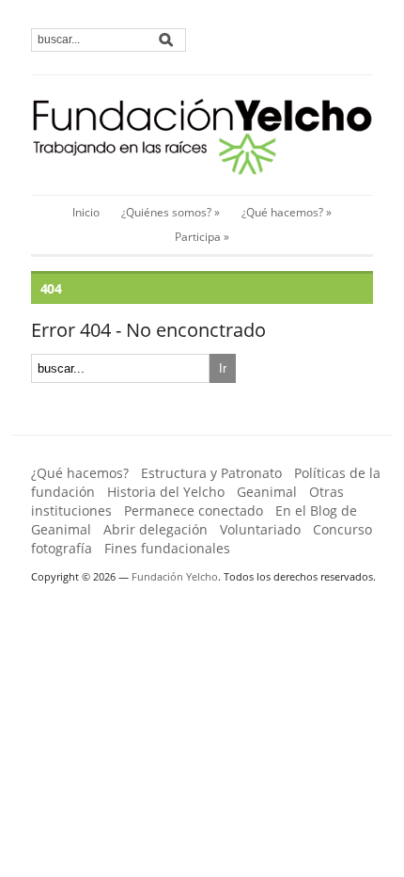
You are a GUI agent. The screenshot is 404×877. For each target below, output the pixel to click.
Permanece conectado (193, 510)
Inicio (86, 212)
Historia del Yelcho (166, 492)
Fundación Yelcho (175, 576)
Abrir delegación (155, 529)
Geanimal (267, 492)
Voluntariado (260, 529)
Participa (202, 237)
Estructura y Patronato (211, 473)
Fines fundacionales (167, 548)
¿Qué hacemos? (80, 473)
